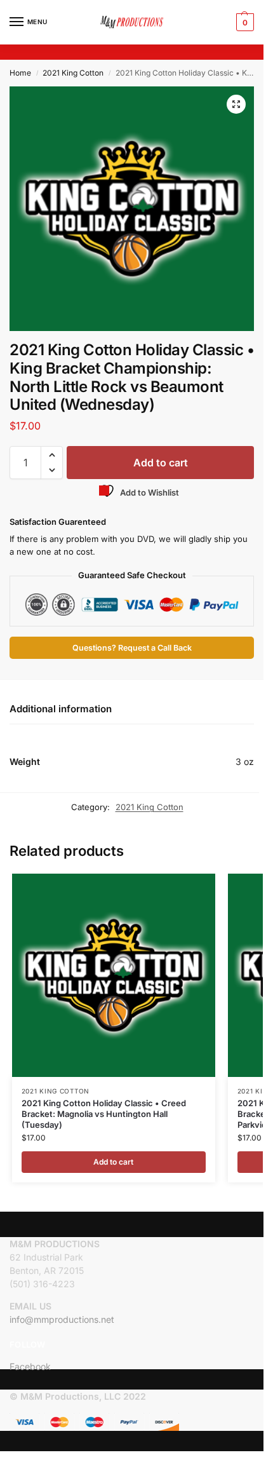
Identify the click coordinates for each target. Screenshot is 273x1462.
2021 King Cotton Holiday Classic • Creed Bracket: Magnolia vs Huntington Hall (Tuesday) (104, 1114)
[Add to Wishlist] (189, 889)
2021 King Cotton (73, 73)
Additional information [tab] (61, 709)
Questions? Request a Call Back (132, 648)
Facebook (30, 1366)
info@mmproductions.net (62, 1319)
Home (20, 73)
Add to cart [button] (113, 1162)
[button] (243, 22)
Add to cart (160, 462)
